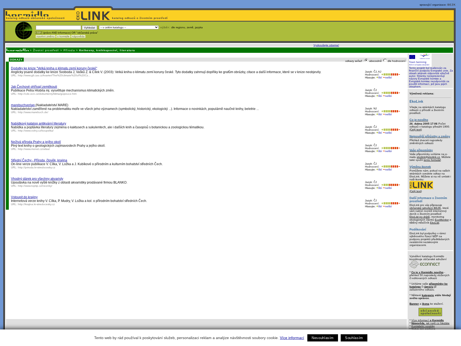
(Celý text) (416, 129)
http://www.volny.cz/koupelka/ (36, 130)
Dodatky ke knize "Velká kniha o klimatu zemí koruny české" (54, 68)
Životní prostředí (46, 50)
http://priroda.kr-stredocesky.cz (36, 167)
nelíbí (388, 77)
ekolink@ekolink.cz (428, 157)
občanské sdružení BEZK (425, 207)
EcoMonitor (442, 219)
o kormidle (63, 36)
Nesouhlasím (323, 338)
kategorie (428, 295)
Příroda (69, 50)
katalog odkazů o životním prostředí (140, 18)
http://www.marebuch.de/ (33, 112)
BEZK (451, 4)
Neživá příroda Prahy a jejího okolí (36, 142)
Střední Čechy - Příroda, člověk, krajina (39, 160)
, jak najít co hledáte (430, 323)
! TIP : (38, 32)
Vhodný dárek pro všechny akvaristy (37, 179)
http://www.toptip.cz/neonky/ (35, 185)
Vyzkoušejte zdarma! (326, 45)
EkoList (434, 222)
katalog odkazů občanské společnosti (35, 18)
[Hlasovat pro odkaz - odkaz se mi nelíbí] (395, 74)
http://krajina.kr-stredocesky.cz (36, 204)
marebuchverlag (23, 105)
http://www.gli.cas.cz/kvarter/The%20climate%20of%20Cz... (54, 75)
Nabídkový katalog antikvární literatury (38, 123)
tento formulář (432, 159)
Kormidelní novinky (423, 326)
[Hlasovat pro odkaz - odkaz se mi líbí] (385, 74)
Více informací (292, 338)
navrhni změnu (45, 36)
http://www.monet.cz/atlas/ (34, 149)
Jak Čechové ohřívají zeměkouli (34, 87)
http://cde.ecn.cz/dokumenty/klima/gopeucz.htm (47, 93)
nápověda (78, 36)
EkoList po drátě (420, 216)
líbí (380, 77)
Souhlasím (354, 338)
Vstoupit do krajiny (24, 197)
